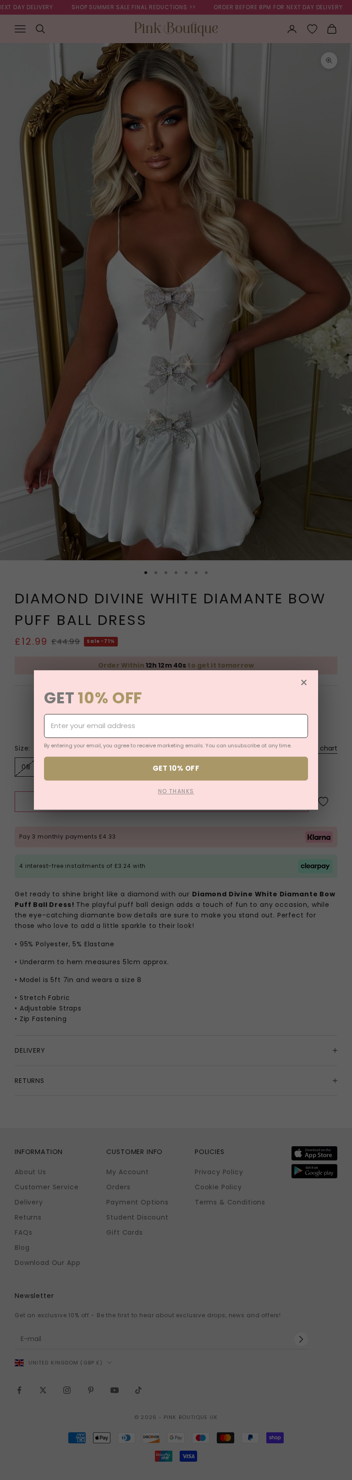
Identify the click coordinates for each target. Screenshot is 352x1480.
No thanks (176, 791)
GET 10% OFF (176, 768)
